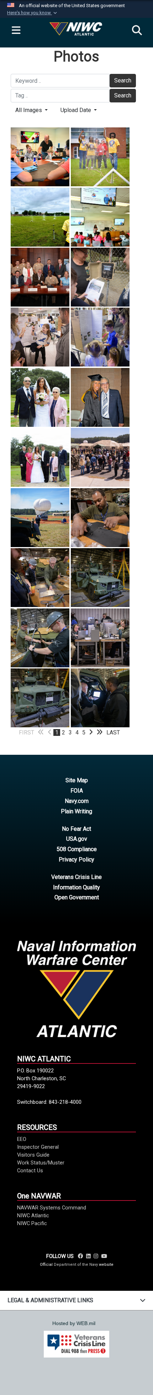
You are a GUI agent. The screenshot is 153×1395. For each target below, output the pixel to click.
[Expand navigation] (16, 31)
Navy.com (77, 801)
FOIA (76, 790)
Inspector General (38, 1147)
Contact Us (30, 1170)
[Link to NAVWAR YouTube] (104, 1256)
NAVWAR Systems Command (51, 1207)
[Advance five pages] (100, 732)
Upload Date (76, 110)
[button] (32, 12)
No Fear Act (76, 828)
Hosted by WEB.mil (73, 1323)
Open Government (76, 897)
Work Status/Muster (40, 1162)
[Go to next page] (91, 732)
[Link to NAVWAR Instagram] (96, 1256)
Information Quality (76, 887)
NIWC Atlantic (33, 1215)
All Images (29, 110)
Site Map (76, 780)
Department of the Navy (76, 1264)
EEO (21, 1139)
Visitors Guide (33, 1155)
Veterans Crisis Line (76, 877)
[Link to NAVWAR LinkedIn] (88, 1256)
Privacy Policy (76, 859)
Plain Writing (76, 811)
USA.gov (76, 838)
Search (122, 80)
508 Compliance (77, 849)
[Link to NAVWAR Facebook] (80, 1256)
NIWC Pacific (32, 1223)
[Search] (137, 31)
